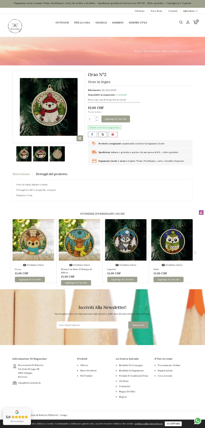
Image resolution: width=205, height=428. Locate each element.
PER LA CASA (82, 22)
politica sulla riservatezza (149, 423)
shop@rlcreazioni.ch (29, 382)
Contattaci (124, 386)
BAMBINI (118, 22)
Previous (11, 253)
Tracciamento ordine (169, 365)
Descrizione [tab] (21, 174)
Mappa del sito (127, 391)
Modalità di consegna (131, 365)
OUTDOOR (62, 22)
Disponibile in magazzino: (102, 94)
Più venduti (86, 375)
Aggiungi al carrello (116, 119)
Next (194, 253)
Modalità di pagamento (131, 370)
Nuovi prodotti (88, 370)
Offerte (84, 365)
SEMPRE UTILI (138, 22)
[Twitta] (102, 134)
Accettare (173, 423)
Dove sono (156, 11)
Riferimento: (94, 90)
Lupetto (111, 269)
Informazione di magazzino (29, 358)
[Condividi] (92, 134)
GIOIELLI (101, 22)
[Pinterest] (113, 134)
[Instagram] (201, 212)
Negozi (123, 396)
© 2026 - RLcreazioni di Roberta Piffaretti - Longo (39, 415)
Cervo (18, 269)
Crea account (165, 375)
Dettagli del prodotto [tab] (51, 174)
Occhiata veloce (33, 265)
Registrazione (165, 370)
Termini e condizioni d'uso (133, 375)
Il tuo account (163, 358)
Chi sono (140, 11)
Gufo (156, 269)
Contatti (173, 11)
